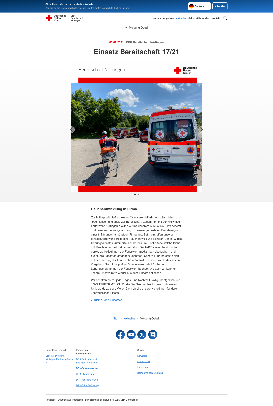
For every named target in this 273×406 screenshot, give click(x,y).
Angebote (168, 18)
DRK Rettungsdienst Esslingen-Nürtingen (86, 360)
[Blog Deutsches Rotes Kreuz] (152, 334)
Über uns (156, 18)
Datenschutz (143, 361)
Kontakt (216, 18)
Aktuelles (181, 18)
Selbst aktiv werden (198, 18)
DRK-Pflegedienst (85, 374)
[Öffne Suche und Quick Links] (225, 18)
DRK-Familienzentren (87, 379)
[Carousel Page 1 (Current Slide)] (135, 194)
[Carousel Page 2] (138, 194)
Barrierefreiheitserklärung (150, 372)
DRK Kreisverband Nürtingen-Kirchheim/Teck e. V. (60, 359)
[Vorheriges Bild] (71, 129)
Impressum (142, 367)
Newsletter (142, 355)
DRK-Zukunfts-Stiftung (87, 385)
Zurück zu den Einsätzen (106, 300)
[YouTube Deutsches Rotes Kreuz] (131, 334)
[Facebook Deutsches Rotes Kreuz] (120, 334)
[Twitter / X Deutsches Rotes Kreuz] (141, 334)
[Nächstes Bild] (201, 129)
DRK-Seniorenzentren (87, 368)
